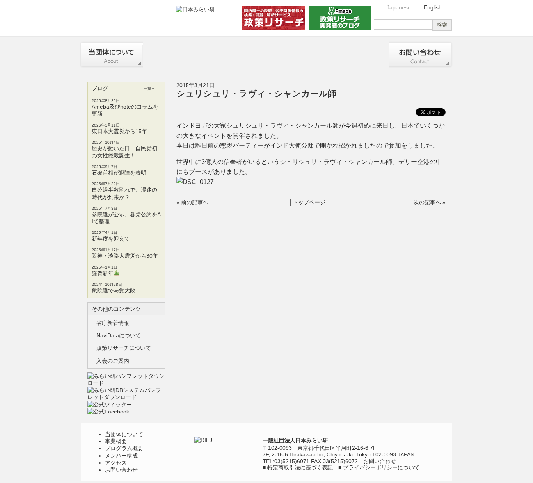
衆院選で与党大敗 (113, 290)
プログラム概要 (234, 54)
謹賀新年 (103, 273)
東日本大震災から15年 (119, 131)
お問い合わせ (421, 54)
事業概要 (173, 54)
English (433, 7)
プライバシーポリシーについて (381, 467)
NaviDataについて (118, 335)
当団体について (111, 54)
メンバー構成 (296, 54)
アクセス (358, 54)
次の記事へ (427, 202)
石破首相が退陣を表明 (119, 172)
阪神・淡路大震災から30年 (125, 256)
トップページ (309, 202)
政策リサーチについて (123, 348)
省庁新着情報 (112, 323)
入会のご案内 (112, 361)
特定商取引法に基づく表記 (300, 467)
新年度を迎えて (111, 238)
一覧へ (149, 88)
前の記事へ (194, 202)
